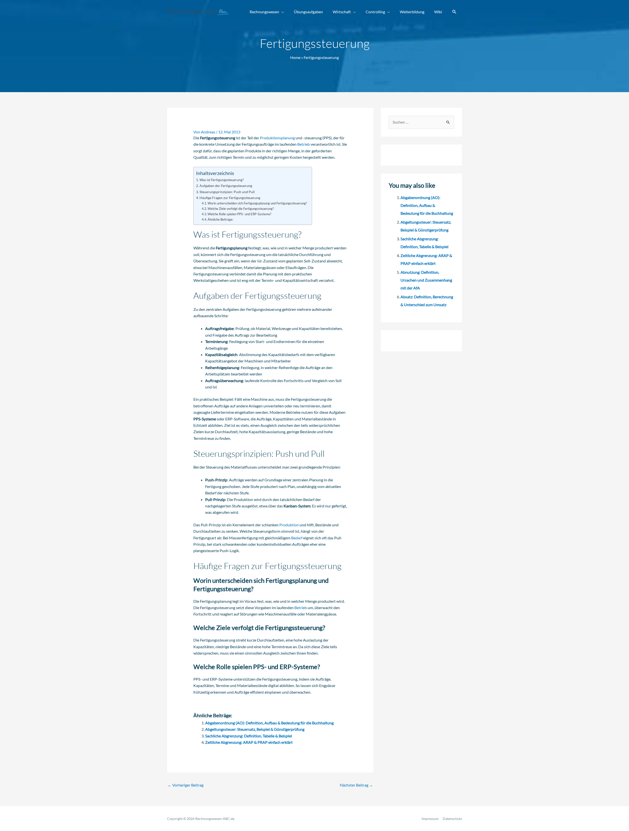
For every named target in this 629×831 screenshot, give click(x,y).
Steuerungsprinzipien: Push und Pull (227, 192)
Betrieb (303, 144)
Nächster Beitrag (356, 785)
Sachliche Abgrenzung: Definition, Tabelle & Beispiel (248, 735)
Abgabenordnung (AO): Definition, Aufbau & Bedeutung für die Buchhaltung (269, 722)
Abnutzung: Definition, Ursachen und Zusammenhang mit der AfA (426, 280)
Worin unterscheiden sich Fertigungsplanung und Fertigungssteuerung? (257, 203)
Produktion (289, 524)
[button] (454, 11)
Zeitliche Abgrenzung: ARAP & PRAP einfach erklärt (249, 742)
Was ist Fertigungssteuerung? (222, 180)
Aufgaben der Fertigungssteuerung (226, 186)
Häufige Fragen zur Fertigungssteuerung (230, 198)
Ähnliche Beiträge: (220, 219)
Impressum (430, 819)
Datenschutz (452, 819)
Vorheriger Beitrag (185, 785)
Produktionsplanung (277, 137)
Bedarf (296, 537)
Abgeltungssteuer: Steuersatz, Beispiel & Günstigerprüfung (254, 729)
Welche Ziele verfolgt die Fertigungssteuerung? (241, 209)
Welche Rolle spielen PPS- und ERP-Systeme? (239, 214)
